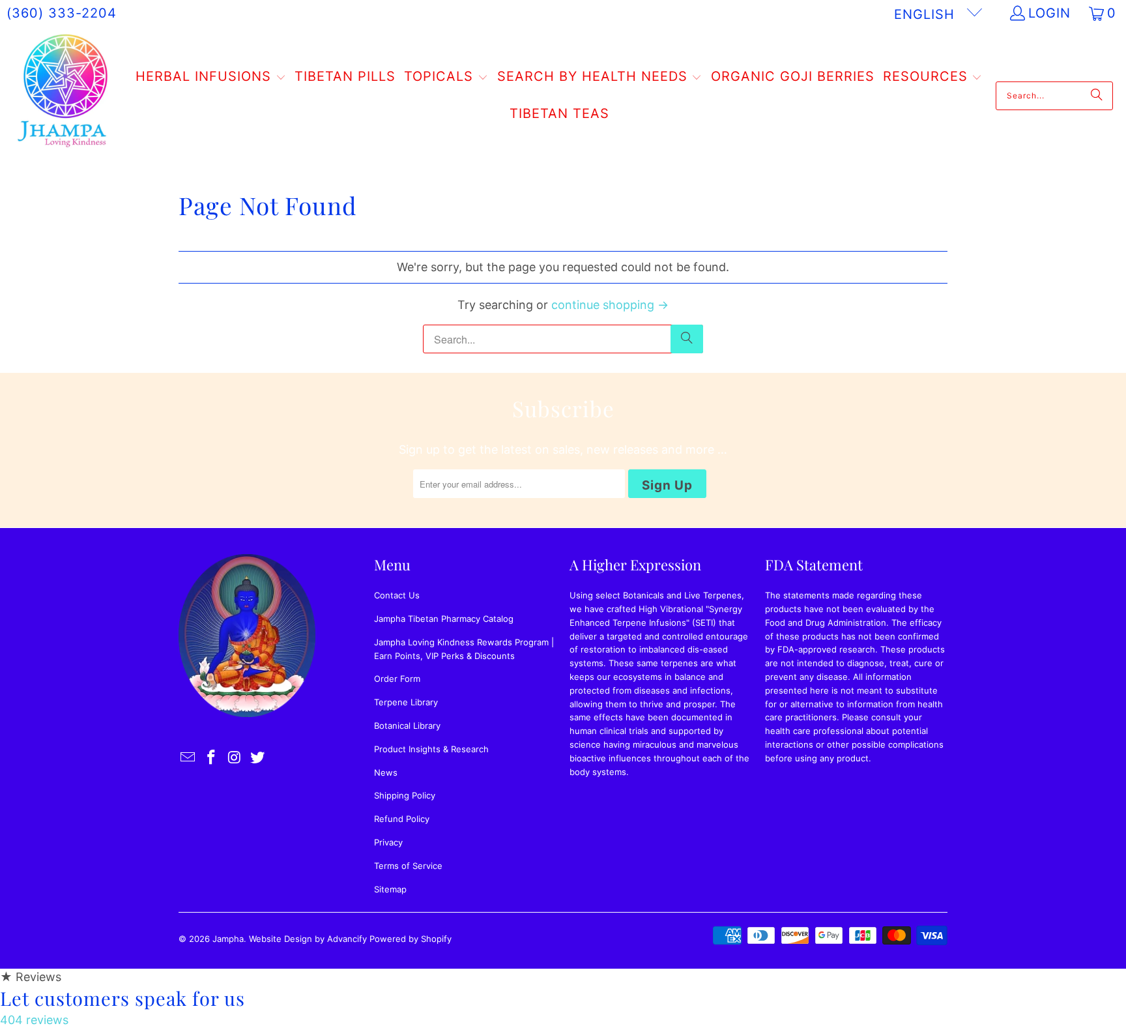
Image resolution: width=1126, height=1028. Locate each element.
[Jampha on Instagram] (234, 758)
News (385, 772)
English (926, 14)
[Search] (1096, 95)
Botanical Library (407, 725)
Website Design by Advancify (308, 938)
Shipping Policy (404, 795)
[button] (211, 77)
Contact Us (397, 595)
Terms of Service (408, 865)
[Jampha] (63, 95)
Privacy (388, 842)
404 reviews (34, 1020)
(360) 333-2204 (62, 13)
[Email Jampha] (188, 758)
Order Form (397, 678)
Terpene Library (406, 702)
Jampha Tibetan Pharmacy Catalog (443, 618)
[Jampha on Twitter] (258, 758)
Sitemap (390, 889)
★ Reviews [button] (30, 977)
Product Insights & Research (431, 749)
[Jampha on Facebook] (212, 758)
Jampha (228, 938)
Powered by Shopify (410, 938)
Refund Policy (401, 819)
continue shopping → (610, 305)
